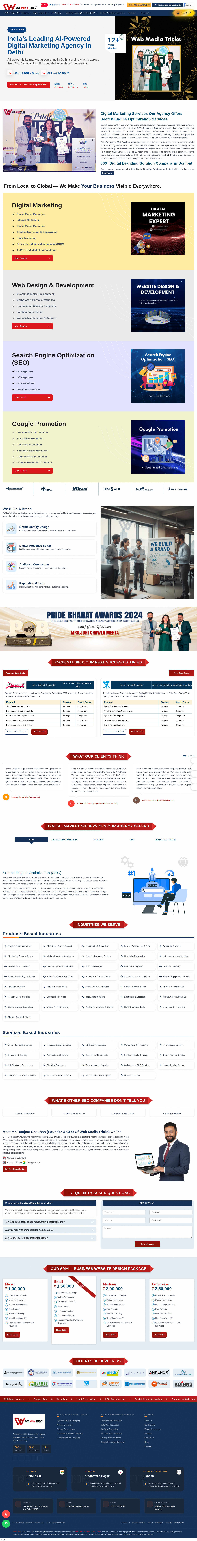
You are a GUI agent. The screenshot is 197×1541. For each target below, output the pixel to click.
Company (145, 13)
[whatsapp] (6, 1524)
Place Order (12, 1335)
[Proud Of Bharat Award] (49, 140)
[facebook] (15, 1458)
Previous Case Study (15, 673)
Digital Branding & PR (65, 840)
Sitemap (168, 1522)
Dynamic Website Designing (68, 1421)
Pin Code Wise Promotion (111, 1433)
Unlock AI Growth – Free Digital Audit (28, 85)
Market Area (179, 1522)
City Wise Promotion (109, 1429)
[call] (6, 1514)
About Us (148, 1421)
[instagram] (27, 1458)
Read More (107, 173)
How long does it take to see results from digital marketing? (35, 1222)
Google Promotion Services (111, 13)
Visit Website (39, 732)
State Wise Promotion (110, 1425)
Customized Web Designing (68, 1438)
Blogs (146, 1442)
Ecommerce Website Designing (70, 1433)
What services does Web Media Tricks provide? (29, 1203)
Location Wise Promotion (111, 1421)
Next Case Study (181, 673)
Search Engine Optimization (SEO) (80, 13)
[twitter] (21, 1458)
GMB (132, 840)
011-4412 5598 (58, 73)
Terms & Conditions (154, 1522)
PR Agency (56, 13)
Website (98, 840)
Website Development (66, 1429)
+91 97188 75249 (26, 73)
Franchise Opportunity (169, 5)
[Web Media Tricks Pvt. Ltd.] (20, 8)
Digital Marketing (40, 13)
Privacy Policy (138, 1522)
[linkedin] (33, 1458)
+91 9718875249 (142, 5)
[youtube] (39, 1458)
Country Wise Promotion (111, 1438)
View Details (21, 258)
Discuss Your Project (16, 732)
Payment (148, 1446)
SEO (31, 840)
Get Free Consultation (15, 1169)
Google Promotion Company (113, 1442)
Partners (148, 1433)
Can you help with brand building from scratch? (29, 1230)
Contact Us (149, 1438)
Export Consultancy (152, 1429)
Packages (132, 13)
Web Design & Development (16, 13)
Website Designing (65, 1425)
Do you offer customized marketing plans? (26, 1238)
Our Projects (149, 1425)
